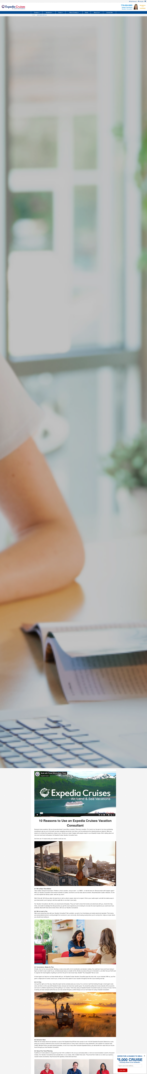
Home (33, 15)
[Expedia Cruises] (25, 7)
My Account (133, 1)
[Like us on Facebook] (145, 1)
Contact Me (109, 12)
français (141, 1)
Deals (86, 12)
